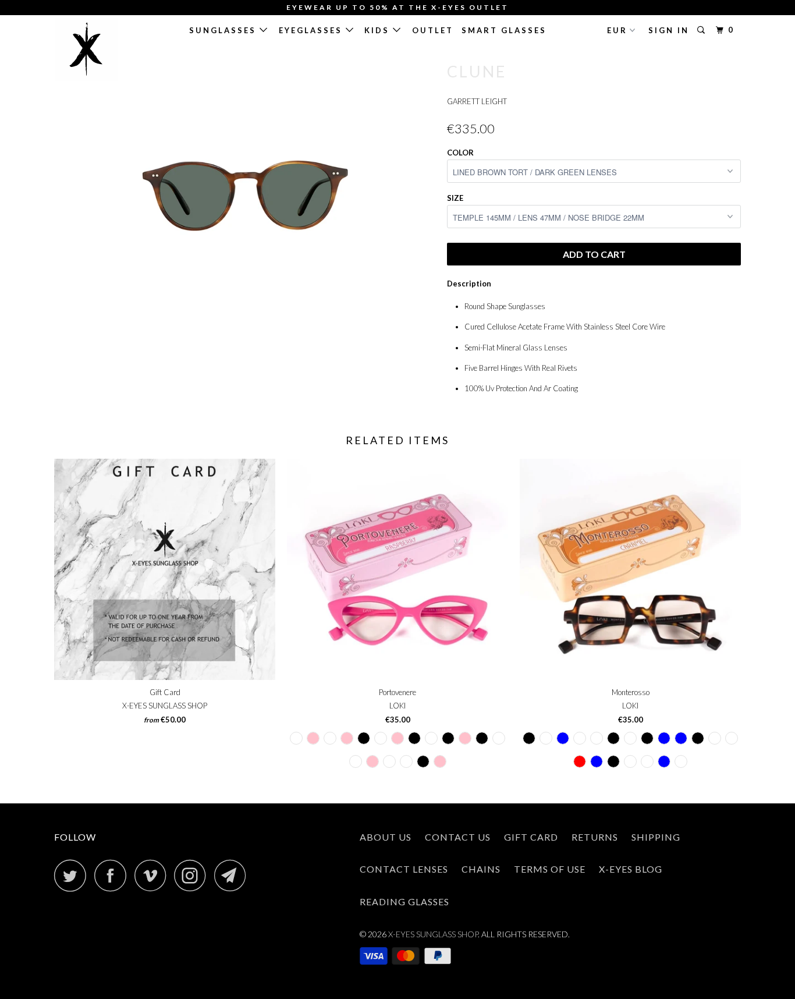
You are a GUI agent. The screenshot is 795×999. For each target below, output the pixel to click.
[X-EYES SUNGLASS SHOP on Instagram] (193, 875)
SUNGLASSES (224, 30)
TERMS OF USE (549, 868)
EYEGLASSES (312, 30)
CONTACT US (458, 836)
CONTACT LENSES (404, 868)
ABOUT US (385, 836)
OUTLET (432, 30)
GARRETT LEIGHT (477, 101)
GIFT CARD (531, 836)
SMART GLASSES (504, 30)
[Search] (703, 30)
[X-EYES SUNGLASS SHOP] (113, 49)
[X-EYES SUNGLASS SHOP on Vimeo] (153, 875)
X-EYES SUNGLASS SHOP (433, 934)
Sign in (668, 30)
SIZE (455, 198)
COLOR (460, 152)
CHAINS (481, 868)
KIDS (378, 30)
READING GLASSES (404, 901)
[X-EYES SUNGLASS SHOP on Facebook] (113, 875)
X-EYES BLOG (630, 868)
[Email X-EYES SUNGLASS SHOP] (233, 875)
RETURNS (595, 836)
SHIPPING (655, 836)
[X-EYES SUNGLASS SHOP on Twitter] (73, 875)
